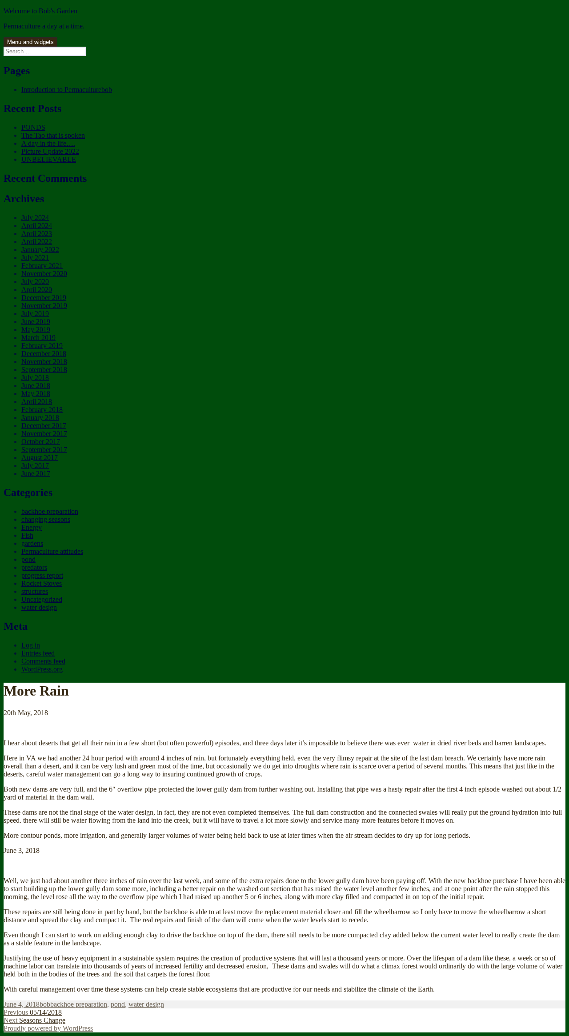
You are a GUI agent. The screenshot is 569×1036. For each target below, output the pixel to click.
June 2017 (35, 473)
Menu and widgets (30, 42)
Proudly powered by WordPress (48, 1028)
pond (28, 559)
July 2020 (35, 281)
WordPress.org (42, 669)
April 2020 (36, 289)
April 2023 (36, 233)
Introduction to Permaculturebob (66, 89)
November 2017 (44, 433)
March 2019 (38, 337)
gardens (32, 543)
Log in (30, 645)
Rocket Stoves (41, 583)
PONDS (33, 127)
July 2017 (35, 465)
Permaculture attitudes (52, 551)
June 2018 (35, 385)
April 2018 (36, 401)
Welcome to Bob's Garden (40, 11)
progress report (42, 575)
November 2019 (44, 305)
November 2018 (44, 361)
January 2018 (40, 417)
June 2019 (35, 321)
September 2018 (44, 369)
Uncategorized (41, 599)
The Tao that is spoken (53, 135)
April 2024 (36, 225)
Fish (27, 535)
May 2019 (35, 329)
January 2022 (40, 249)
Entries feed (38, 653)
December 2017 (43, 425)
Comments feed (43, 661)
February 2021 (42, 265)
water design (39, 607)
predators (34, 567)
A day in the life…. (48, 143)
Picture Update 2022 (50, 151)
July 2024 (35, 217)
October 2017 (40, 441)
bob (45, 1004)
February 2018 (42, 409)
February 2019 (42, 345)
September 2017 (44, 449)
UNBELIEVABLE (48, 159)
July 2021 (35, 257)
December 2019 (43, 297)
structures (34, 591)
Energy (31, 527)
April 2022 (36, 241)
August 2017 (39, 457)
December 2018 (43, 353)
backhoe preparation (49, 511)
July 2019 (35, 313)
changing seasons (45, 519)
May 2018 (35, 393)
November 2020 (44, 273)
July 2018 (35, 377)
